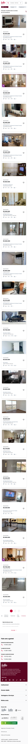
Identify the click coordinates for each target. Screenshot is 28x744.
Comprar (12, 7)
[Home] (1, 615)
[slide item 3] (14, 26)
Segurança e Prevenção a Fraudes (7, 728)
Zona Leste (18, 616)
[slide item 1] (12, 26)
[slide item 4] (15, 26)
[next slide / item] (24, 21)
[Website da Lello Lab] (18, 710)
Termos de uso (4, 731)
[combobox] (15, 2)
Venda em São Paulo (6, 616)
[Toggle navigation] (26, 3)
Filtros (5, 7)
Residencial (21, 7)
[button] (5, 7)
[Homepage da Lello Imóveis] (4, 710)
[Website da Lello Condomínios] (10, 710)
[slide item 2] (13, 26)
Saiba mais (4, 677)
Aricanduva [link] (23, 615)
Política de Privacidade (5, 735)
